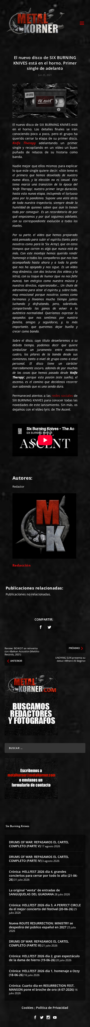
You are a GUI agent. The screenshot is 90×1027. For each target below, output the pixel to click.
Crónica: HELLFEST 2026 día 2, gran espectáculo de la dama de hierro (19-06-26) (44, 958)
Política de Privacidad (52, 1008)
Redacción (21, 565)
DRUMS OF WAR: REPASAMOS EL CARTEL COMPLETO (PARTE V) (39, 844)
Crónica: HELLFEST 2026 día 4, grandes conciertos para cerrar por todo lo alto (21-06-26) (43, 876)
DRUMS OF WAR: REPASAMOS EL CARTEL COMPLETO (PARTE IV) (39, 859)
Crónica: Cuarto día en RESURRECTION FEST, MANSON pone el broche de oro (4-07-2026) (41, 987)
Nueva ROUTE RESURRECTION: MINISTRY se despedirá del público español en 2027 (41, 925)
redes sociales (62, 395)
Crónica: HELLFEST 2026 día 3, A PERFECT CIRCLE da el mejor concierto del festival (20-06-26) (45, 907)
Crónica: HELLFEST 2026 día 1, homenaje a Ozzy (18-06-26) (44, 973)
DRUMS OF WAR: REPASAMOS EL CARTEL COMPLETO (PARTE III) (39, 943)
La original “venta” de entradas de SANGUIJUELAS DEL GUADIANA (34, 892)
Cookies (27, 1008)
